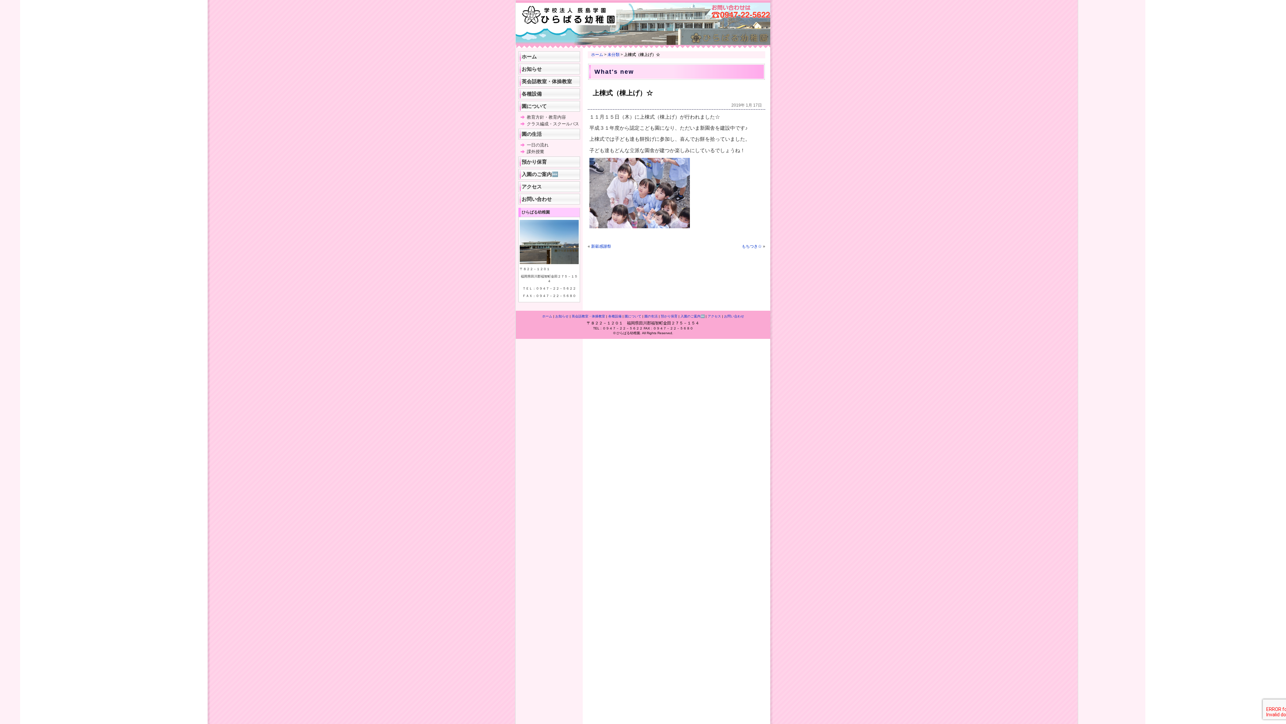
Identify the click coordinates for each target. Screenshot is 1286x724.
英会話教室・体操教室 (547, 81)
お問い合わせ (537, 199)
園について (534, 106)
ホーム (597, 54)
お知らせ (532, 69)
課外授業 (535, 151)
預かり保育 (534, 162)
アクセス (532, 186)
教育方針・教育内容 (546, 117)
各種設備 (532, 94)
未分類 (614, 54)
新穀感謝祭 (601, 246)
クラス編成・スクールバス (553, 123)
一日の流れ (538, 144)
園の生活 (532, 134)
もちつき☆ (752, 246)
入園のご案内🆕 (540, 174)
